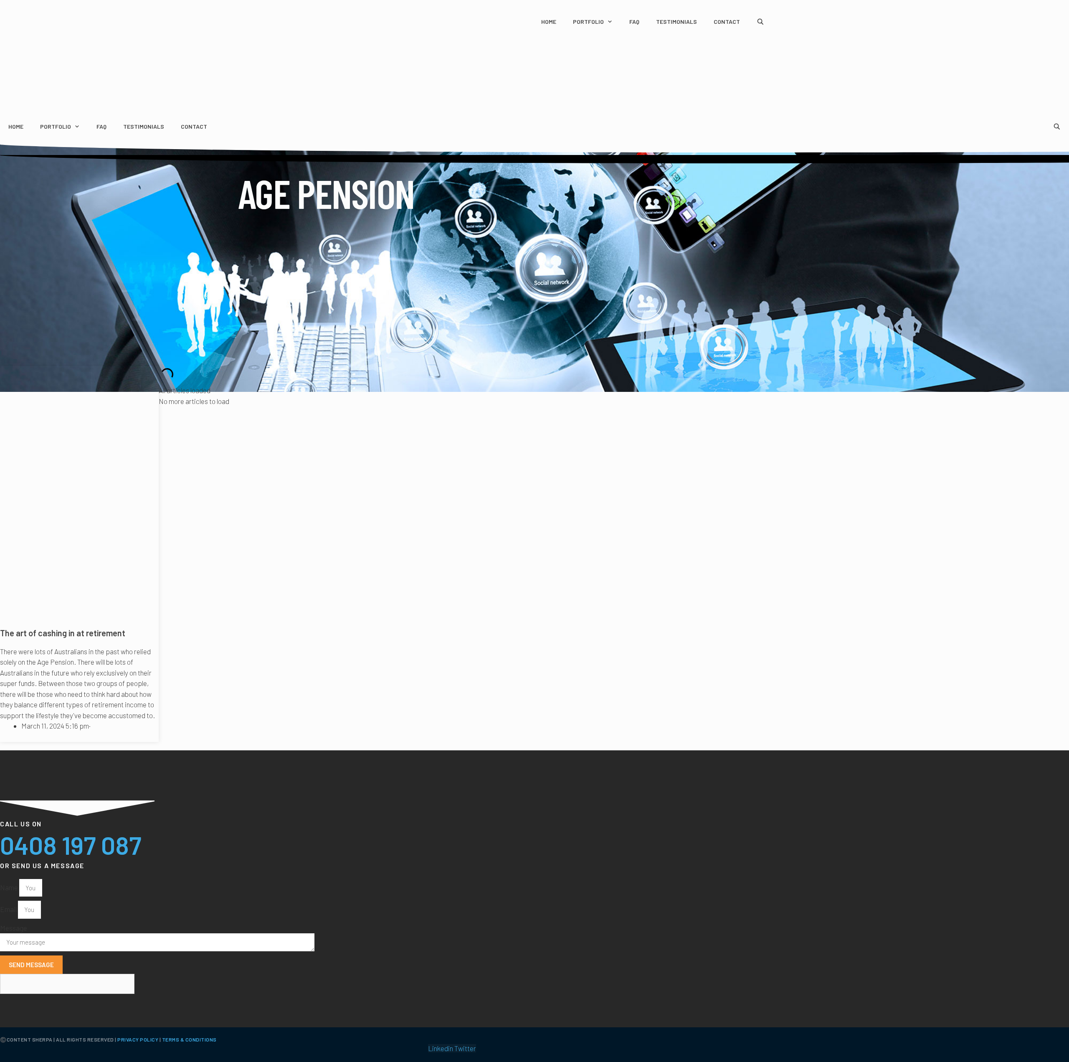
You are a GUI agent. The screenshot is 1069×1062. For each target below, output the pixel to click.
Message (13, 928)
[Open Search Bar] (760, 21)
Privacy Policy (137, 1039)
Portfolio (588, 21)
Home (548, 21)
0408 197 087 (71, 845)
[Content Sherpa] (35, 89)
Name (9, 887)
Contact (727, 21)
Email (9, 909)
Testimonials (676, 21)
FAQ (634, 21)
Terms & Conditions (189, 1039)
